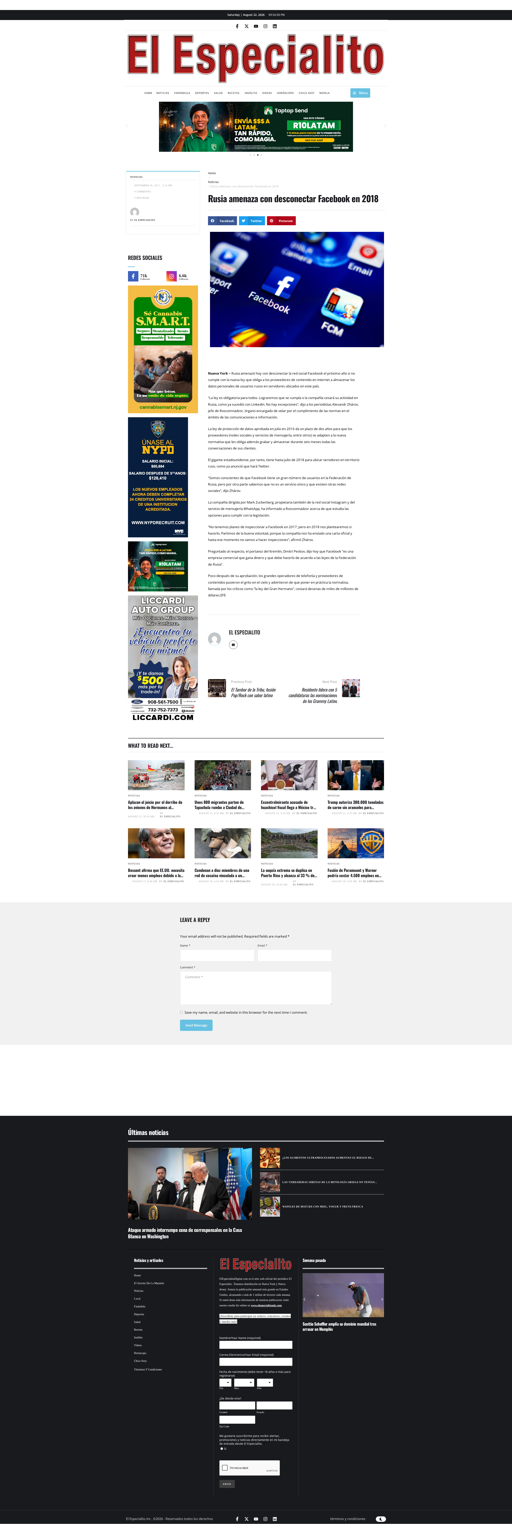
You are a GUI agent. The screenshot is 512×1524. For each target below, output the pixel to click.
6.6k (183, 275)
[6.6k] (171, 276)
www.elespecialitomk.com (266, 1305)
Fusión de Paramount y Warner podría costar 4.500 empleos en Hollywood (353, 875)
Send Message (196, 1025)
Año (259, 1388)
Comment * (187, 967)
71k (143, 275)
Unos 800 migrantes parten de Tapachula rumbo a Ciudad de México (219, 807)
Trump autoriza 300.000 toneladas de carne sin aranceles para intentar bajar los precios (355, 807)
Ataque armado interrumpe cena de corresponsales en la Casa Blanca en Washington (185, 1233)
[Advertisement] (244, 1075)
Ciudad (223, 1412)
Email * (262, 945)
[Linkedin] (275, 26)
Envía (227, 1484)
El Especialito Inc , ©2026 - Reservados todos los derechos (169, 1519)
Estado (260, 1412)
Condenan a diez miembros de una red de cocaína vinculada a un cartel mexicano (222, 875)
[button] (126, 125)
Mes (236, 1388)
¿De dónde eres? (230, 1398)
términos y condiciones (347, 1519)
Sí (225, 1449)
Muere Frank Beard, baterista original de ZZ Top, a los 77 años (343, 1326)
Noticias (213, 182)
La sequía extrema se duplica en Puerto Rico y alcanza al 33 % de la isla (287, 875)
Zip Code (224, 1426)
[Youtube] (256, 26)
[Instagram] (265, 26)
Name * (185, 945)
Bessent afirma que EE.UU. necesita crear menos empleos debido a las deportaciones (156, 875)
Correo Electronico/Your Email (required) (246, 1355)
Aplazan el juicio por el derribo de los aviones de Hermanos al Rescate (155, 807)
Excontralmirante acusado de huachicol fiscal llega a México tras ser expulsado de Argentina (289, 807)
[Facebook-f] (237, 26)
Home (212, 173)
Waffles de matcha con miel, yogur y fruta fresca (322, 1206)
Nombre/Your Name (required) (240, 1338)
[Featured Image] (156, 775)
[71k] (133, 276)
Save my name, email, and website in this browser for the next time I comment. (246, 1012)
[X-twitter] (246, 26)
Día (221, 1388)
